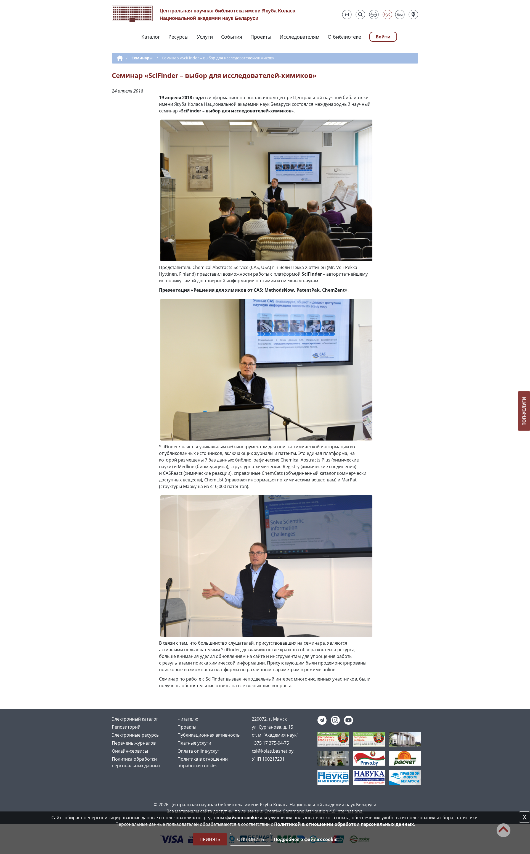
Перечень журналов (134, 743)
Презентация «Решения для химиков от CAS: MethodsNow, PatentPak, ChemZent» (253, 290)
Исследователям (299, 36)
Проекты (260, 36)
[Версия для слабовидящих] (374, 14)
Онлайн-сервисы (130, 751)
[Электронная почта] (347, 14)
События (231, 36)
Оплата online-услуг (198, 751)
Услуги (205, 36)
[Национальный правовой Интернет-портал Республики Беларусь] (369, 758)
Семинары (142, 57)
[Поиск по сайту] (360, 14)
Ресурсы (178, 36)
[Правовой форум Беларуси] (405, 777)
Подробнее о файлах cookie (305, 839)
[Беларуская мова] (400, 14)
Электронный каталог (135, 719)
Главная (119, 58)
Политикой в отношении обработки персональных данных (344, 824)
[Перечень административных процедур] (333, 758)
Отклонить (250, 839)
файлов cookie (242, 818)
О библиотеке (344, 36)
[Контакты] (413, 14)
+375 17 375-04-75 (270, 743)
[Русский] (387, 14)
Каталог (150, 36)
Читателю (187, 719)
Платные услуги (194, 743)
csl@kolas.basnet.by (272, 751)
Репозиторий (126, 727)
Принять (210, 839)
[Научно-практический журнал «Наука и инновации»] (333, 777)
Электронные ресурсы (136, 735)
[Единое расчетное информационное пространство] (405, 758)
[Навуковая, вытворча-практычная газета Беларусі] (369, 777)
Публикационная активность (208, 735)
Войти (383, 37)
